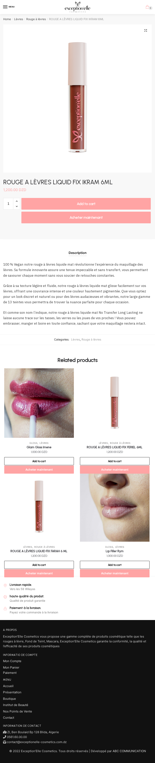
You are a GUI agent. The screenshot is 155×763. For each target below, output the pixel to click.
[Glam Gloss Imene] (39, 403)
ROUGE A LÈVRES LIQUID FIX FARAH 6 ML (38, 551)
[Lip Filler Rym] (115, 507)
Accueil (8, 686)
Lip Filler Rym (115, 551)
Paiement (10, 673)
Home (7, 19)
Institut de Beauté (15, 705)
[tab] (78, 249)
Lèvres (18, 19)
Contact (8, 718)
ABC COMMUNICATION (129, 751)
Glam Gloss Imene (39, 447)
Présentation (12, 692)
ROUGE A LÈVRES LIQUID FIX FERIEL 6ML (114, 447)
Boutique (9, 699)
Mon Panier (11, 667)
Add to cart (86, 204)
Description (78, 253)
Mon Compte (12, 661)
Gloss (33, 443)
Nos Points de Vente (17, 711)
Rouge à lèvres (36, 19)
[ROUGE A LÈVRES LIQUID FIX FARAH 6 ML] (39, 507)
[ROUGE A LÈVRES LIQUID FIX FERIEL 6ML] (115, 403)
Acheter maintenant (86, 217)
